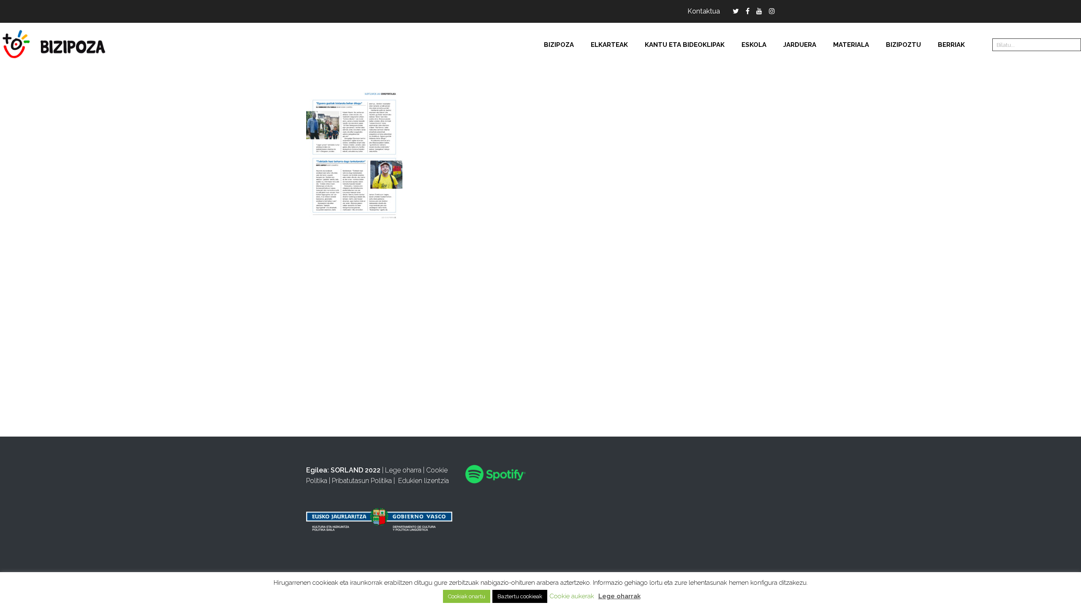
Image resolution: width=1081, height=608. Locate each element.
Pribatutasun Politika (362, 481)
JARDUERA (799, 45)
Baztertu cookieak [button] (519, 596)
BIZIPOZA (559, 45)
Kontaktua (703, 11)
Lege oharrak (619, 596)
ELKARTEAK (609, 45)
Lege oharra (403, 470)
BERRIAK (951, 45)
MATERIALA (851, 45)
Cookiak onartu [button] (466, 596)
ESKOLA (753, 45)
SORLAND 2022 (355, 470)
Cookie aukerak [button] (571, 596)
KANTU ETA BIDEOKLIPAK (685, 45)
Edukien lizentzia (423, 481)
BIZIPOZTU (903, 45)
